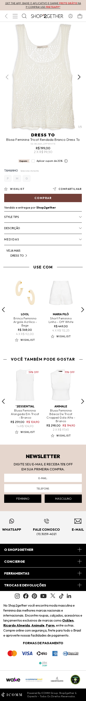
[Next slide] (82, 309)
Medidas (11, 239)
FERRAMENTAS (16, 573)
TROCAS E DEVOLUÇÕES (25, 585)
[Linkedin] (69, 596)
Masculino (63, 499)
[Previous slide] (3, 309)
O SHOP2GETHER (18, 550)
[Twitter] (53, 595)
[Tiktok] (61, 596)
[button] (79, 77)
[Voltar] (6, 16)
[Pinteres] (34, 596)
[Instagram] (17, 596)
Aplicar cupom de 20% (50, 160)
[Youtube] (43, 596)
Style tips (11, 217)
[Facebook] (26, 596)
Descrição (12, 228)
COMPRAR (43, 198)
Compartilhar (70, 188)
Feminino (22, 499)
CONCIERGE (14, 561)
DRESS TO (43, 134)
